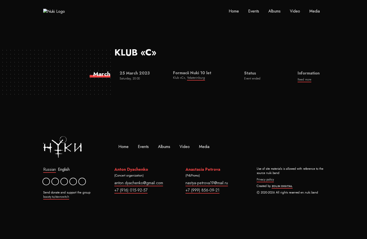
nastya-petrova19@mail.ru (206, 183)
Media (314, 11)
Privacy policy (265, 179)
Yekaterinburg (196, 78)
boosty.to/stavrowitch (56, 196)
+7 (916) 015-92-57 (131, 190)
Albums (274, 11)
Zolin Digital (282, 186)
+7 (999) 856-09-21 (202, 190)
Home (234, 11)
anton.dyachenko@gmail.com (138, 183)
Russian (49, 169)
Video (295, 11)
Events (253, 11)
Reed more (304, 79)
